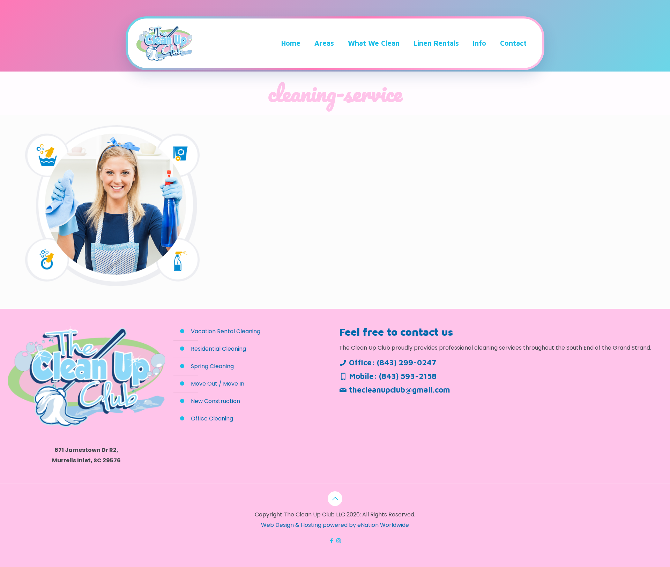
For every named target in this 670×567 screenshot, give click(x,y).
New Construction (215, 401)
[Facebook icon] (331, 540)
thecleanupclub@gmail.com (399, 389)
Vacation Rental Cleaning (225, 331)
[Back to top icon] (335, 498)
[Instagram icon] (338, 540)
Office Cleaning (212, 419)
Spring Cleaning (212, 366)
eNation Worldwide (383, 525)
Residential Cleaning (218, 349)
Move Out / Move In (217, 384)
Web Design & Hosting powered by (309, 525)
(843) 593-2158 (408, 376)
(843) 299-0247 (406, 362)
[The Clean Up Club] (164, 43)
